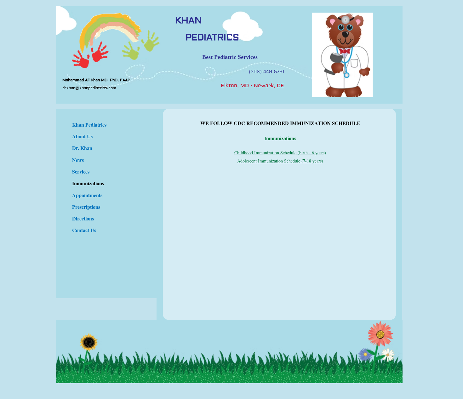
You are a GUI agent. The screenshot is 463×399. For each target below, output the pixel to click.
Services (80, 171)
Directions (83, 218)
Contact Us (84, 230)
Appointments (87, 195)
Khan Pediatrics (89, 124)
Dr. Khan (82, 147)
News (78, 159)
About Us (82, 136)
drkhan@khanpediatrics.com (89, 88)
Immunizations (88, 183)
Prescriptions (86, 206)
